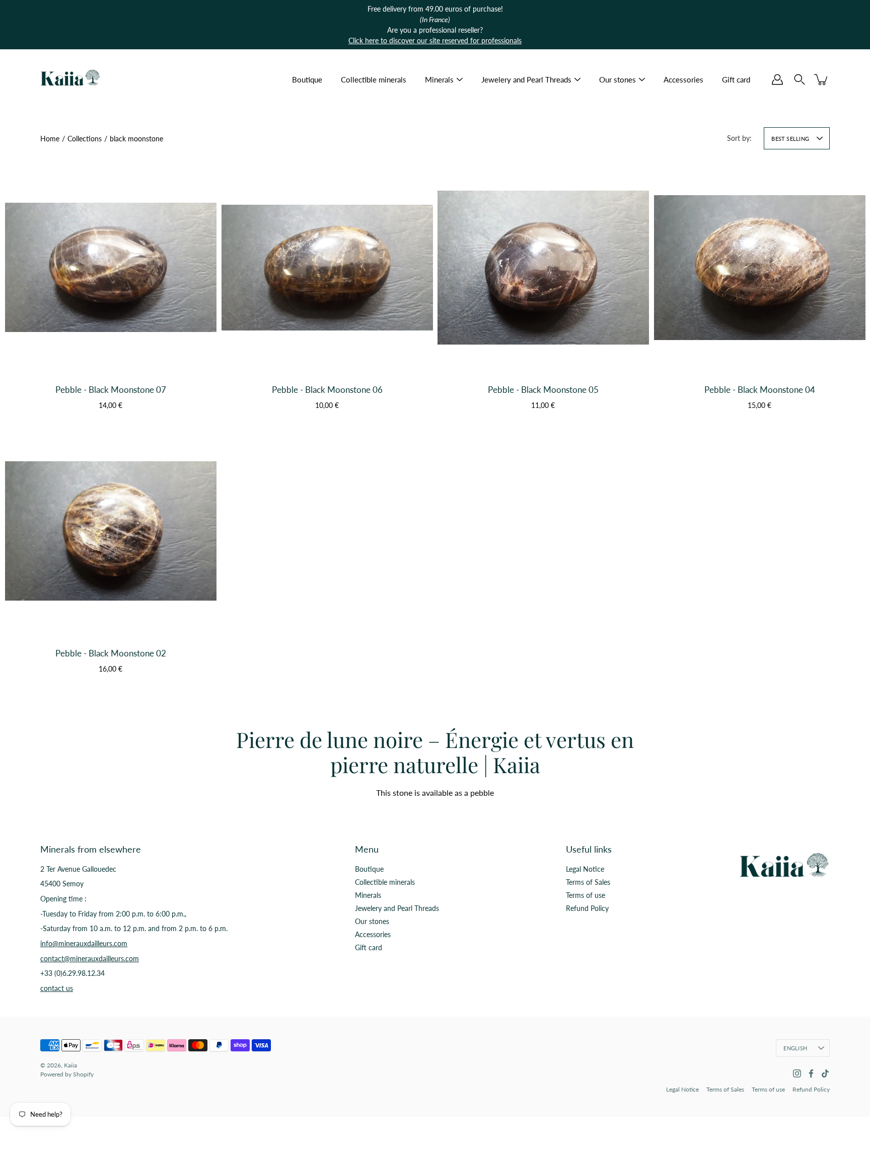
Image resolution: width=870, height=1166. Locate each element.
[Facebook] (811, 1073)
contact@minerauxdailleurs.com (89, 958)
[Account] (777, 79)
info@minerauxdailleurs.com (83, 943)
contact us (56, 988)
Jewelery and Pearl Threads (526, 79)
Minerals (439, 79)
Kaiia (70, 1065)
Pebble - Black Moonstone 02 (110, 653)
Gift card (736, 79)
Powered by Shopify (67, 1074)
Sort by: (739, 138)
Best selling (790, 138)
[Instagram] (797, 1073)
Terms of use (585, 895)
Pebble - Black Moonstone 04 (759, 389)
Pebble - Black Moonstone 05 (543, 389)
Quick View (110, 351)
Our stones (617, 79)
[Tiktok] (825, 1073)
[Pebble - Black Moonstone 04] (759, 267)
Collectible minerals (373, 79)
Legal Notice (585, 869)
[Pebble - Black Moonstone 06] (327, 267)
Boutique (307, 79)
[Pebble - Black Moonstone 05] (543, 267)
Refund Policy (587, 908)
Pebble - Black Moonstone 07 (110, 389)
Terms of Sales (588, 882)
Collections (84, 138)
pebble (482, 792)
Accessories (683, 79)
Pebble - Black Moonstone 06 (326, 389)
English (795, 1048)
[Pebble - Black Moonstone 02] (110, 531)
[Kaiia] (70, 79)
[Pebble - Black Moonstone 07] (110, 267)
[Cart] (822, 79)
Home (49, 138)
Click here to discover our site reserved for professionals (435, 40)
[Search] (799, 79)
